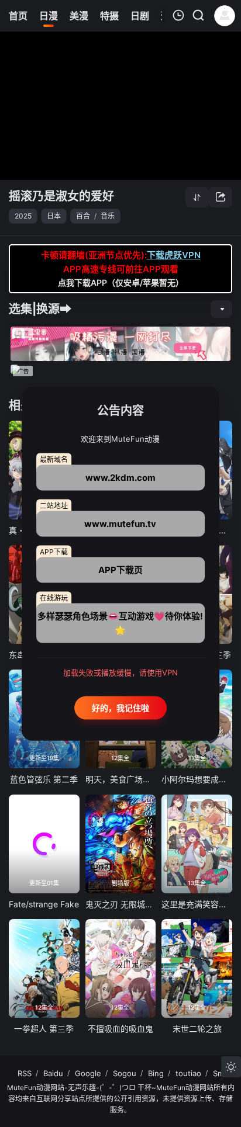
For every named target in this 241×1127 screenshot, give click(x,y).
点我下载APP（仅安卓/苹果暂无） (121, 282)
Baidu (53, 1073)
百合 (83, 215)
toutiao (188, 1073)
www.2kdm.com (120, 477)
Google (88, 1073)
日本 (54, 215)
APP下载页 (120, 569)
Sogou (124, 1073)
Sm (218, 1073)
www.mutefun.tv (120, 523)
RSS (25, 1073)
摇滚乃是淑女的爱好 (61, 196)
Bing (156, 1073)
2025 (23, 215)
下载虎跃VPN (174, 255)
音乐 (108, 215)
